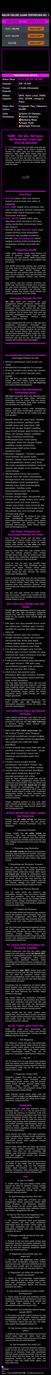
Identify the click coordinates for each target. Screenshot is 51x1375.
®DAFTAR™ (36, 28)
